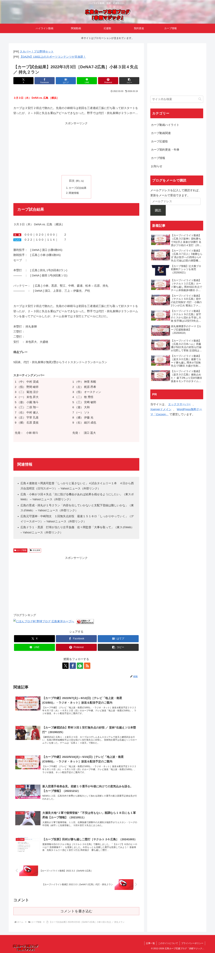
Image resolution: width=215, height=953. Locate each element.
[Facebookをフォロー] (73, 666)
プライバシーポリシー (192, 943)
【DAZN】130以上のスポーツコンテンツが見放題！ (53, 56)
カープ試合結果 (77, 187)
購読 (158, 210)
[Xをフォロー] (65, 666)
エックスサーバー (179, 404)
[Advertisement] (76, 148)
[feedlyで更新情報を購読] (80, 666)
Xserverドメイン (160, 409)
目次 (72, 180)
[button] (129, 80)
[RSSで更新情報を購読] (87, 666)
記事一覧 (150, 943)
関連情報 (74, 192)
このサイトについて (168, 943)
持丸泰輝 (36, 550)
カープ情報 (21, 550)
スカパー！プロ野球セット (37, 51)
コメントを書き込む (76, 911)
